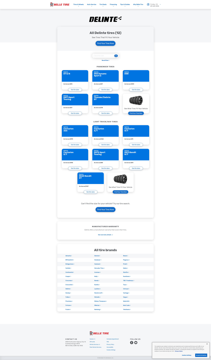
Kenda (96, 280)
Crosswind (69, 284)
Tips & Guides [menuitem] (125, 4)
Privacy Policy (179, 351)
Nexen (125, 255)
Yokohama (126, 309)
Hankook (97, 264)
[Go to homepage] (59, 4)
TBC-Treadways (128, 280)
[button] (75, 89)
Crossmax (69, 280)
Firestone (69, 301)
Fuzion (68, 309)
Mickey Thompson (100, 301)
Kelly (95, 276)
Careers (92, 339)
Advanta (68, 255)
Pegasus (126, 260)
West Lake (126, 305)
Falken (68, 297)
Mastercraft (98, 293)
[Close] (207, 344)
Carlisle (68, 268)
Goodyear (97, 260)
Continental (69, 272)
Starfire (125, 272)
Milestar (96, 305)
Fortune (68, 305)
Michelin (97, 297)
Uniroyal (125, 289)
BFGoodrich (69, 260)
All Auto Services (94, 344)
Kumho (96, 284)
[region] (181, 350)
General (96, 255)
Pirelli (125, 264)
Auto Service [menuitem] (91, 4)
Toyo (124, 284)
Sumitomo (126, 276)
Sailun (125, 268)
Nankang (97, 309)
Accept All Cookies (201, 355)
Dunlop (68, 293)
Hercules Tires (99, 268)
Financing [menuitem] (113, 4)
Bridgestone (69, 264)
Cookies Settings (186, 355)
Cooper (68, 276)
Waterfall (126, 301)
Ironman (97, 272)
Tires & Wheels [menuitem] (78, 4)
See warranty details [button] (104, 234)
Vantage (125, 293)
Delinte (68, 289)
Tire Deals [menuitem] (103, 4)
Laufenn (97, 289)
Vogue (125, 297)
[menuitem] (154, 4)
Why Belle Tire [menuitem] (138, 4)
